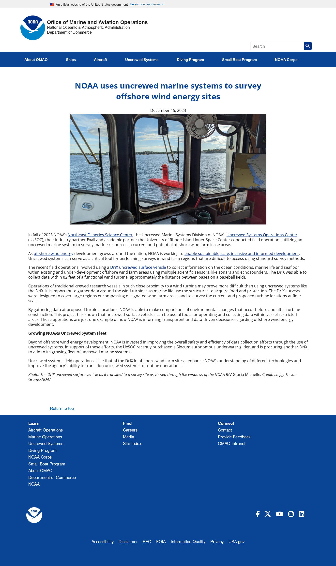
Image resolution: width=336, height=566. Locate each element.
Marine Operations (45, 437)
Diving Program (42, 450)
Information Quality (188, 541)
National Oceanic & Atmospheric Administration (88, 27)
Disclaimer (128, 541)
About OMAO (40, 470)
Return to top (62, 408)
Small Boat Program (46, 464)
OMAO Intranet (231, 443)
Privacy (217, 541)
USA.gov (236, 541)
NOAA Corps (40, 457)
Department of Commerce (69, 32)
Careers (130, 430)
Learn (33, 423)
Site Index (132, 443)
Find (127, 423)
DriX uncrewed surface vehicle (138, 267)
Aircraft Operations (45, 430)
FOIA (161, 541)
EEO (147, 541)
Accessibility (103, 541)
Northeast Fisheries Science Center (100, 235)
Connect (226, 423)
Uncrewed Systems (45, 443)
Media (128, 437)
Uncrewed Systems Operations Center (262, 235)
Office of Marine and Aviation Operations (97, 22)
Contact (225, 430)
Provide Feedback (234, 437)
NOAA (34, 484)
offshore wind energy (53, 253)
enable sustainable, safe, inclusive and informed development (241, 253)
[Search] (308, 46)
